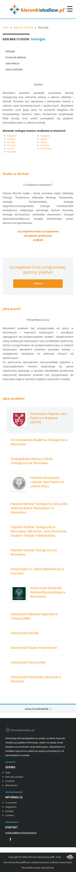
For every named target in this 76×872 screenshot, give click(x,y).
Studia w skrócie (15, 57)
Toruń (10, 148)
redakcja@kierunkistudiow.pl (20, 832)
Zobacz (38, 283)
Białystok (12, 135)
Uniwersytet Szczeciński (28, 662)
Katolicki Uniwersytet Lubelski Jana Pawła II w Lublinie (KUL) (47, 482)
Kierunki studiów (23, 27)
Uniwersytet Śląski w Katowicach (34, 648)
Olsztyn (11, 142)
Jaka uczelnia (14, 69)
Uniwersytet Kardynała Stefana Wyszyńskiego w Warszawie (48, 592)
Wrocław (11, 151)
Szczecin (45, 145)
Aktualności (11, 785)
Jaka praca (12, 63)
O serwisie (11, 802)
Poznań (11, 145)
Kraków (11, 138)
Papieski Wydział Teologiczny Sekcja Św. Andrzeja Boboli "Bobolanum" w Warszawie (39, 508)
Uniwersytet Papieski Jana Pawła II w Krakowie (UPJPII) (48, 418)
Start (6, 27)
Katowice (45, 135)
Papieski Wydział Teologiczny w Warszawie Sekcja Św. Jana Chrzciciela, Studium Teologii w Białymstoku (38, 531)
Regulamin (11, 806)
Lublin (43, 138)
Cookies (9, 815)
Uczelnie (9, 781)
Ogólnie (10, 51)
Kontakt (9, 811)
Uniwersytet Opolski (25, 633)
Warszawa (46, 148)
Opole (43, 142)
